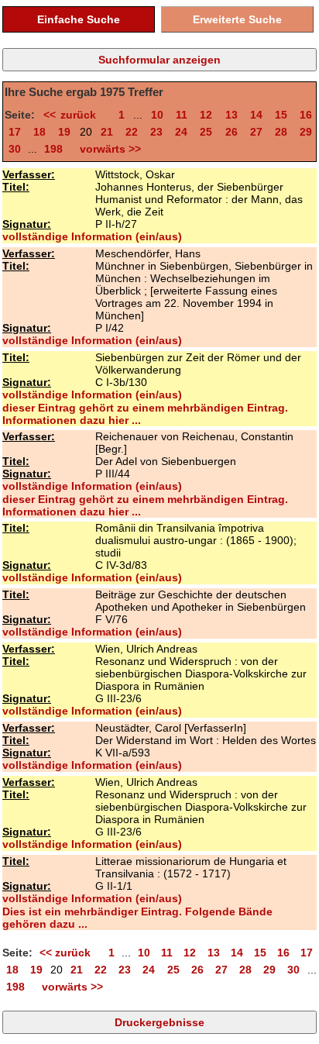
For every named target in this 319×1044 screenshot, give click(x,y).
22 (131, 132)
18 (39, 132)
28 (281, 132)
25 (206, 132)
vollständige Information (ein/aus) (92, 236)
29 (306, 132)
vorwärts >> (107, 149)
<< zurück (74, 115)
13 (231, 115)
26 (231, 132)
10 (157, 115)
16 (306, 115)
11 (181, 115)
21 (107, 132)
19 (64, 132)
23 (156, 132)
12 (206, 115)
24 (181, 132)
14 (256, 115)
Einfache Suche (78, 19)
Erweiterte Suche (237, 19)
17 (15, 132)
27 (256, 132)
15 (281, 115)
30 (15, 149)
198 (53, 149)
